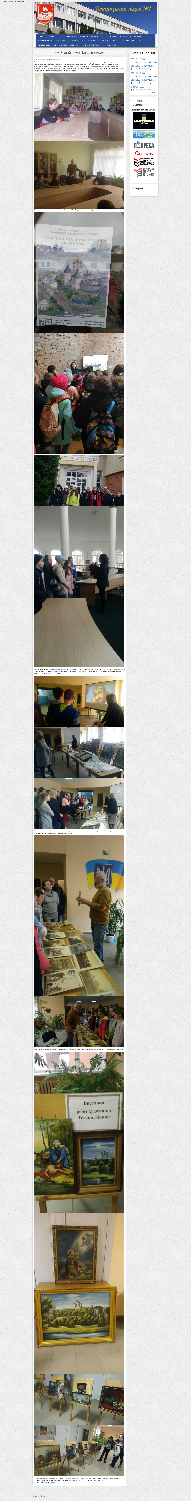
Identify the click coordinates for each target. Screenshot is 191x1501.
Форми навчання (60, 45)
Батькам (113, 36)
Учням (104, 36)
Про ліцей (71, 36)
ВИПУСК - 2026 (137, 86)
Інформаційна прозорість (131, 40)
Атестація (74, 45)
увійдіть (52, 1482)
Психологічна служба (88, 36)
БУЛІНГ (152, 109)
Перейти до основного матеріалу (12, 1)
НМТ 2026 (105, 40)
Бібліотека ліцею (44, 45)
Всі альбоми (152, 194)
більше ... (154, 92)
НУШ (115, 40)
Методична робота (45, 40)
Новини (51, 36)
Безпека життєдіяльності (91, 45)
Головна (41, 36)
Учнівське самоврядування (130, 36)
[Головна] (46, 14)
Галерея (60, 36)
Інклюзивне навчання (89, 40)
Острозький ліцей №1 (123, 7)
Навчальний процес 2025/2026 (67, 40)
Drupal (43, 1496)
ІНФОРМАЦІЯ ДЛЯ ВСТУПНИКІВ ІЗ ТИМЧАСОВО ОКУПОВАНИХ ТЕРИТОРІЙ (144, 62)
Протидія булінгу (111, 45)
